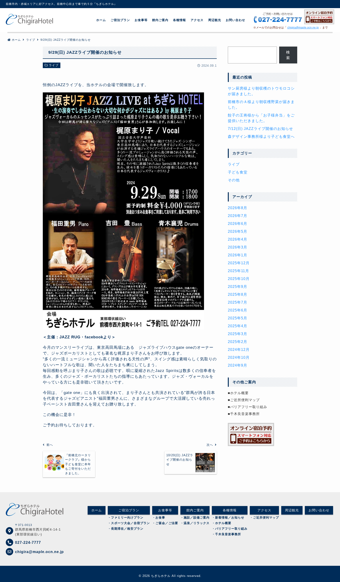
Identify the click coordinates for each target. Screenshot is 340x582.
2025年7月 (237, 302)
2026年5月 (237, 231)
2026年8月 (237, 208)
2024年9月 (237, 365)
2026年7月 (237, 216)
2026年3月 (237, 247)
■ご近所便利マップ (244, 400)
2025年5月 (237, 318)
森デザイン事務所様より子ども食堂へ (261, 136)
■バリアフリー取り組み (247, 407)
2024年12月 (239, 350)
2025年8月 (237, 294)
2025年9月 (237, 287)
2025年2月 (237, 342)
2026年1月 (237, 255)
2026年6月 (237, 224)
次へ (210, 445)
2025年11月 (238, 271)
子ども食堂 (237, 172)
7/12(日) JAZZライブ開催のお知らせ (260, 129)
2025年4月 (237, 326)
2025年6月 (237, 310)
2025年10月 (239, 279)
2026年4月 (237, 239)
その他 (234, 180)
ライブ (54, 65)
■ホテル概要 (238, 393)
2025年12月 (239, 263)
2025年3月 (237, 334)
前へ (49, 445)
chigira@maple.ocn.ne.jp (303, 27)
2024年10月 (239, 357)
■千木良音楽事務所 (244, 414)
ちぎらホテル (160, 576)
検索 (288, 55)
